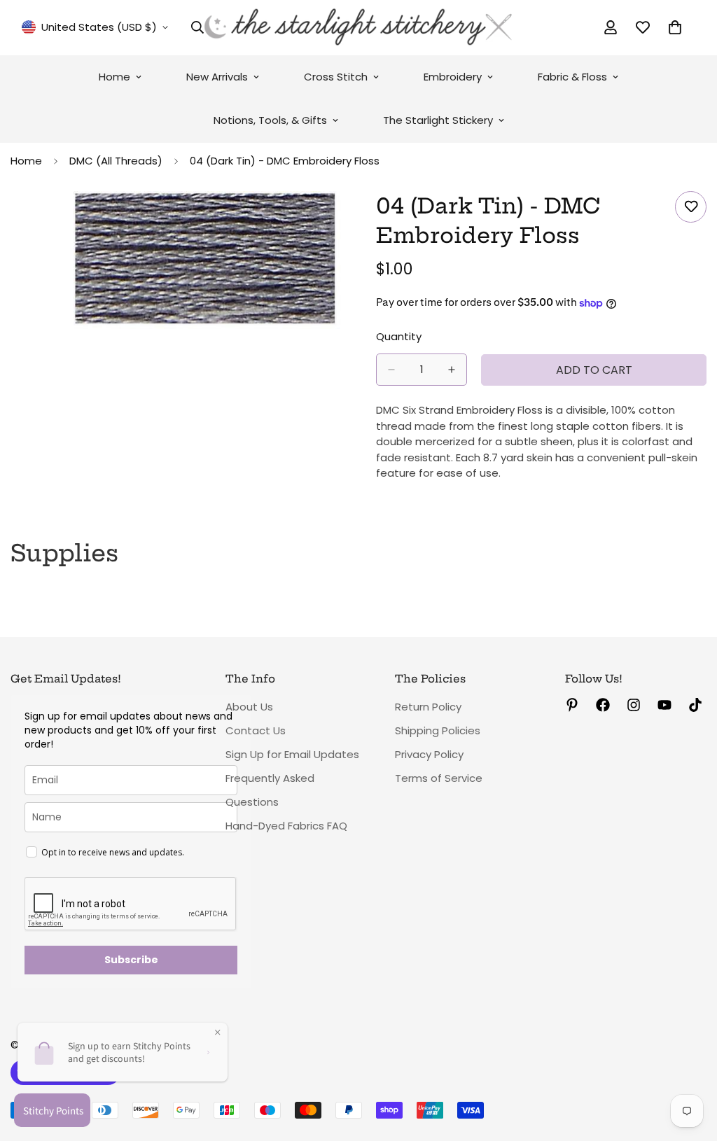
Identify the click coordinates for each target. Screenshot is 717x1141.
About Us (249, 706)
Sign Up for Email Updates (292, 754)
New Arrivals (217, 76)
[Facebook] (603, 705)
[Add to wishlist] (690, 207)
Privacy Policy (429, 754)
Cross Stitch (336, 76)
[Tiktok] (695, 705)
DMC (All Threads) (115, 160)
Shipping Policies (437, 730)
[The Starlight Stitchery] (358, 27)
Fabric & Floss (572, 76)
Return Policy (428, 706)
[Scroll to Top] (690, 1065)
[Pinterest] (572, 705)
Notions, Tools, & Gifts (270, 120)
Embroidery (453, 76)
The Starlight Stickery (438, 120)
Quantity (399, 336)
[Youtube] (664, 705)
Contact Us (255, 730)
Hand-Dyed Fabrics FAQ (286, 825)
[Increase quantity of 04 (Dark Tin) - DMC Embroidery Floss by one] (451, 369)
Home (114, 76)
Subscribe (131, 960)
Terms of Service (438, 778)
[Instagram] (634, 705)
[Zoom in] (328, 221)
